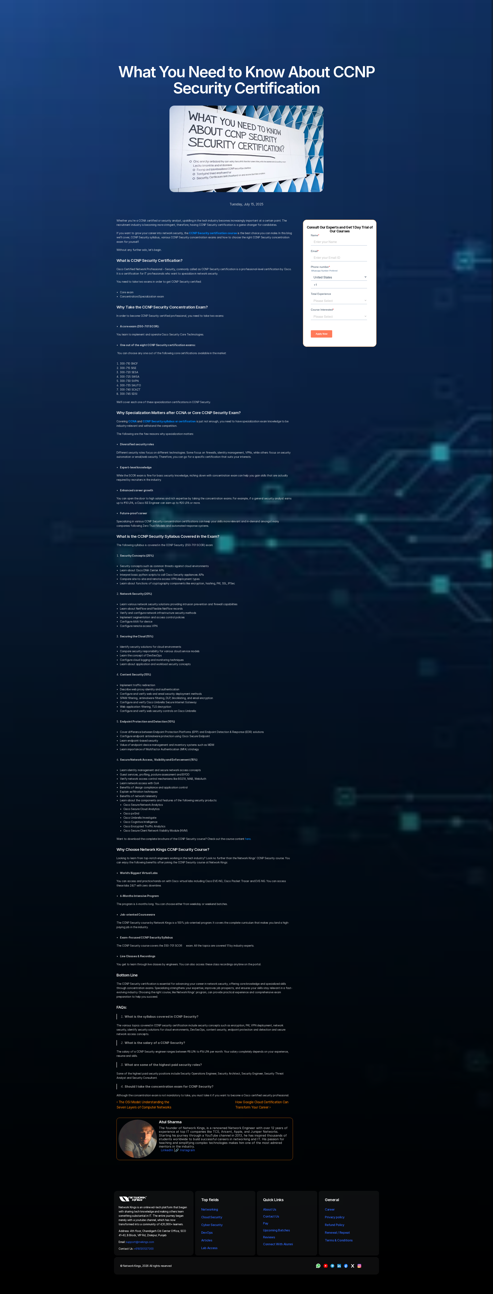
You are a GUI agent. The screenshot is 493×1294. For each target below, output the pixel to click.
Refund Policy (334, 1225)
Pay (265, 1223)
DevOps (207, 1232)
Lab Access (209, 1248)
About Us (269, 1209)
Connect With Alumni (278, 1244)
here (248, 838)
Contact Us (271, 1216)
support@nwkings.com (140, 1242)
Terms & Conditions (339, 1240)
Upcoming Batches (276, 1230)
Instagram (187, 1150)
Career (330, 1209)
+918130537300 (144, 1248)
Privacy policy (335, 1217)
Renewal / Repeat (337, 1232)
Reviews (269, 1237)
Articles (206, 1240)
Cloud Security (211, 1217)
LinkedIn (167, 1150)
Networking (209, 1209)
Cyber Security (212, 1225)
